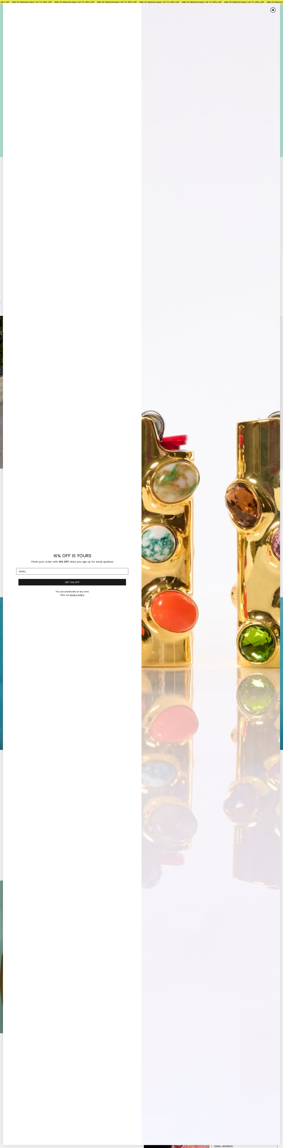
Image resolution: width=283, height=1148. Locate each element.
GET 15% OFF (72, 582)
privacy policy (77, 594)
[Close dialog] (273, 10)
